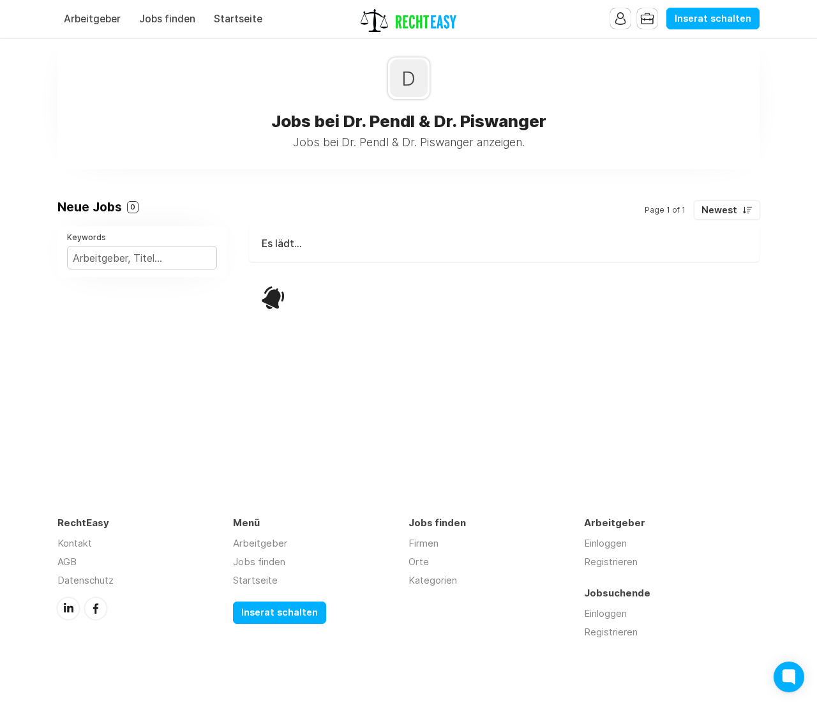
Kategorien (432, 580)
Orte (418, 562)
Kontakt (74, 543)
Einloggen (605, 543)
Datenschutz (85, 580)
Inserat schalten (713, 18)
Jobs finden (167, 19)
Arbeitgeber (92, 19)
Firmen (423, 543)
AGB (67, 562)
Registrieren (611, 562)
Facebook (96, 608)
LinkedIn (68, 608)
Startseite (238, 19)
